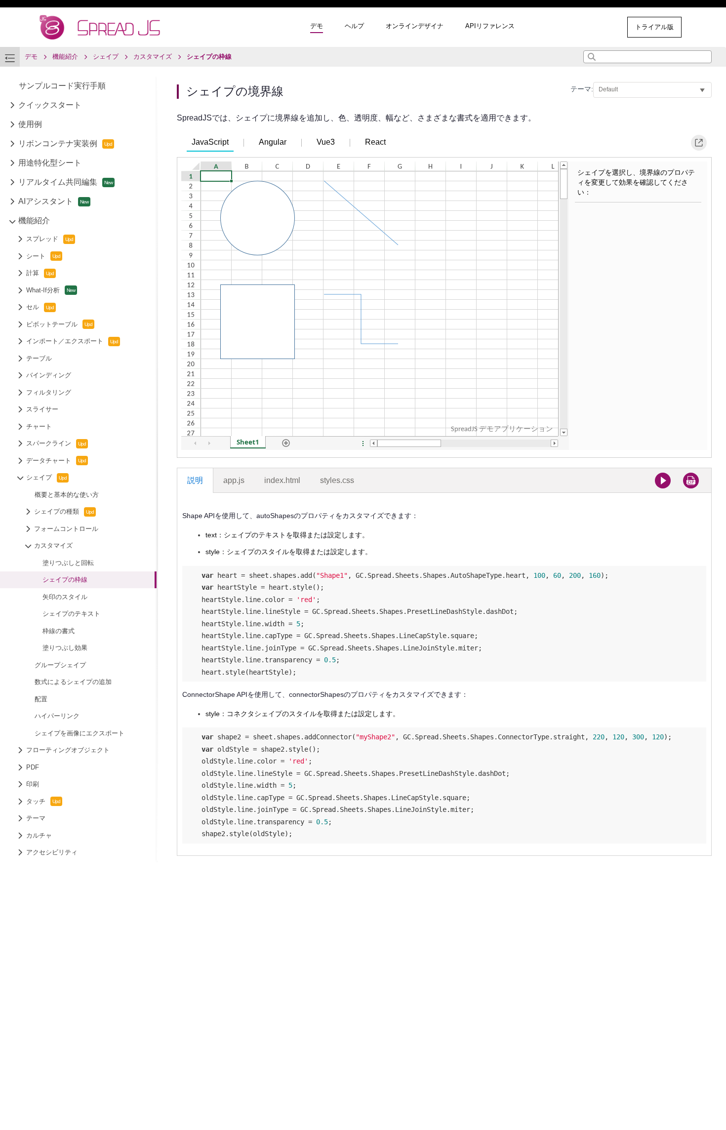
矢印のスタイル (64, 597)
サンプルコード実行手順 (62, 86)
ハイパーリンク (57, 716)
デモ (316, 26)
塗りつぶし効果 (64, 648)
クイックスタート (49, 105)
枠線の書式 (58, 631)
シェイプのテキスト (71, 614)
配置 (41, 699)
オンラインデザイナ (415, 26)
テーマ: (581, 89)
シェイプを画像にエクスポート (79, 733)
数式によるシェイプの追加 (73, 682)
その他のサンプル (579, 27)
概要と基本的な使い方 (67, 494)
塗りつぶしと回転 (68, 562)
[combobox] (647, 57)
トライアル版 (654, 27)
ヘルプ (354, 26)
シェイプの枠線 (64, 580)
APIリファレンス (490, 26)
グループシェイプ (60, 665)
